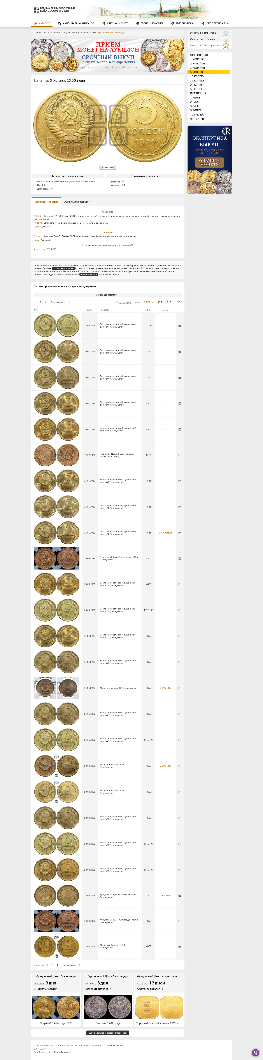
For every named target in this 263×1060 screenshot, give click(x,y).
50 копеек (197, 89)
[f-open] (255, 1052)
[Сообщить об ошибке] (180, 326)
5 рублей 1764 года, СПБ (56, 1023)
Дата (89, 310)
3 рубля (195, 106)
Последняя (68, 302)
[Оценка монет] (210, 160)
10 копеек (197, 76)
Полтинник (198, 93)
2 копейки (197, 63)
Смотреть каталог (45, 988)
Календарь (78, 23)
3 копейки (197, 67)
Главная (38, 32)
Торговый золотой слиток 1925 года (159, 1023)
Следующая (57, 302)
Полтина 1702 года (107, 1023)
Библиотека (184, 23)
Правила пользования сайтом (107, 1045)
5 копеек (85, 32)
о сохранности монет (63, 268)
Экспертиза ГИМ (217, 23)
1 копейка (197, 59)
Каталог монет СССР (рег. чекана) (61, 32)
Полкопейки (199, 55)
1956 (93, 32)
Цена (165, 310)
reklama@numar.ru (61, 1052)
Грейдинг (151, 23)
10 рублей (197, 114)
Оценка (117, 23)
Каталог (44, 23)
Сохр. (148, 310)
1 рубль (195, 97)
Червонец (197, 118)
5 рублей (196, 110)
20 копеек (197, 84)
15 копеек (197, 80)
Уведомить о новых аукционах (109, 1032)
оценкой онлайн (89, 274)
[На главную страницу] (53, 9)
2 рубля (195, 101)
